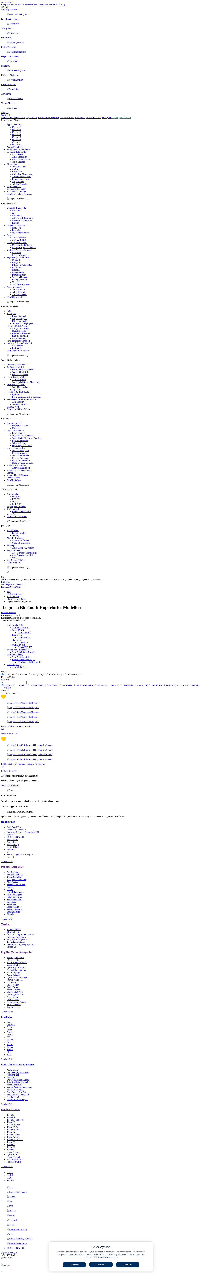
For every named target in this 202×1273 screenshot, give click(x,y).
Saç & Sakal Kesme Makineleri (25, 382)
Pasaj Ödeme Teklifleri (16, 1092)
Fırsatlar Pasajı (13, 1075)
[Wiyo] (101, 1234)
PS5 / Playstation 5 (15, 1159)
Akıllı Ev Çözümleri (15, 538)
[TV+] (101, 1206)
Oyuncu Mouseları (20, 453)
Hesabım (13, 10)
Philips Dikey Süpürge (16, 970)
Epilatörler (16, 394)
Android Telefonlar (15, 147)
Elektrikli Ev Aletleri (47, 117)
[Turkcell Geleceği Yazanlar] (101, 1239)
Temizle (4, 785)
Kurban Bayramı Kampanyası (20, 1087)
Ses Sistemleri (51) (15, 654)
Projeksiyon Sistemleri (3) (18, 650)
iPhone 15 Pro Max (15, 1130)
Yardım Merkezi (14, 929)
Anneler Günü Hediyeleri (18, 1094)
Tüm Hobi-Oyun (14, 480)
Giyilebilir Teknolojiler (16, 152)
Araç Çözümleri (13, 550)
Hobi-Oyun (80, 117)
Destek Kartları (18, 433)
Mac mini (16, 210)
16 (146, 685)
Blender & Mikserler (21, 333)
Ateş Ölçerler (18, 402)
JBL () (115, 685)
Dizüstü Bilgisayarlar (16, 225)
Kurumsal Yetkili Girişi (11, 587)
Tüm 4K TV (23, 642)
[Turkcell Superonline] (101, 1192)
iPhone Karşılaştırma (16, 942)
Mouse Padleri (18, 272)
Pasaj (9, 591)
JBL (8, 1037)
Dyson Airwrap (13, 1152)
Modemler (16, 252)
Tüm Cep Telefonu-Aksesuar (19, 194)
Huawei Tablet (13, 999)
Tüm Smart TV (24, 632)
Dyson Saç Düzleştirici (17, 967)
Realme (10, 1047)
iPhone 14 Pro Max (15, 1139)
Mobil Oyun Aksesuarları (23, 463)
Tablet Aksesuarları (15, 287)
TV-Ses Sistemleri (93, 117)
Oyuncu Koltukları (20, 458)
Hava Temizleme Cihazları (18, 341)
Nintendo (16, 428)
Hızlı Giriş (5, 582)
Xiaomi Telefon (13, 990)
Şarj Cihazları (18, 181)
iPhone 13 (16, 137)
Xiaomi (10, 1049)
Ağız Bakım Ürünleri (16, 384)
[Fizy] (101, 1187)
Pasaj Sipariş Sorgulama (17, 939)
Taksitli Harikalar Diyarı (17, 1099)
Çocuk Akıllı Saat (14, 907)
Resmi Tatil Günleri (15, 1089)
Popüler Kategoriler (12, 866)
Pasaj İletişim (12, 839)
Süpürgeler (11, 313)
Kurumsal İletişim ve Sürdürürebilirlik (23, 832)
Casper (10, 1032)
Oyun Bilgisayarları (20, 233)
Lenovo (10, 1039)
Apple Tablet (12, 987)
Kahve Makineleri (20, 336)
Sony (9, 1054)
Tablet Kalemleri (19, 294)
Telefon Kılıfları (19, 167)
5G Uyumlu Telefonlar (16, 191)
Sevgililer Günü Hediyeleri (18, 1082)
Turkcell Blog (13, 847)
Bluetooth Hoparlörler (21, 511)
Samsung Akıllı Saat (15, 994)
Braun (9, 1030)
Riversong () (172, 685)
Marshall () (142, 685)
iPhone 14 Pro (13, 1137)
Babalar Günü (13, 1097)
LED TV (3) (17, 635)
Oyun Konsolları (14, 423)
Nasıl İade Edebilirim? (16, 937)
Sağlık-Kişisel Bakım (65, 117)
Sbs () (184, 685)
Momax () (157, 685)
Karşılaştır (14, 785)
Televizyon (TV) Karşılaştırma (20, 944)
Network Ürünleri (20, 255)
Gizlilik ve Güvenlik (15, 837)
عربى (9, 1177)
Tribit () (8, 688)
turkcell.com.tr (7, 2)
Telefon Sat (11, 947)
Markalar (17, 5)
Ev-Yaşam (106, 117)
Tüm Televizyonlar (20, 627)
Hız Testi (10, 857)
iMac (14, 213)
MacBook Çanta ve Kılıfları (24, 247)
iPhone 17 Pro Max (15, 1120)
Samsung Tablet (13, 965)
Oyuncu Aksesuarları (16, 448)
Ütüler (9, 311)
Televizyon (11, 902)
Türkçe (10, 1172)
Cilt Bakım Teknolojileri (17, 365)
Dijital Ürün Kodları (15, 431)
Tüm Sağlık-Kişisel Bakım (18, 409)
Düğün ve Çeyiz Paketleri (18, 1072)
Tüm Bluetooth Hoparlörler (29, 662)
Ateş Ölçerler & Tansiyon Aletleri (21, 399)
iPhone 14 (16, 134)
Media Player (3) (14, 664)
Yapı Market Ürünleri (16, 560)
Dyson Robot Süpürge (16, 1002)
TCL (9, 1052)
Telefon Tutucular (19, 184)
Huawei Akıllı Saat (15, 980)
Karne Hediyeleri (14, 1085)
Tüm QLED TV (25, 647)
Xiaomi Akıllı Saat (15, 992)
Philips (10, 1044)
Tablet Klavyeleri (19, 292)
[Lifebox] (101, 1210)
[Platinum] (101, 1196)
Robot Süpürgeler (19, 316)
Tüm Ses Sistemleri (20, 657)
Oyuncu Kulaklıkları (21, 455)
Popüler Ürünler (10, 1109)
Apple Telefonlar (14, 124)
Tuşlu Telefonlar (14, 186)
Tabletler (10, 235)
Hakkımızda (8, 821)
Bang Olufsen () (39, 685)
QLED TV (17, 504)
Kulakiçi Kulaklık (14, 909)
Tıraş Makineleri (19, 379)
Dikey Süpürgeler (19, 321)
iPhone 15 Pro (13, 1127)
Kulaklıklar (17, 171)
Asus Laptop (12, 997)
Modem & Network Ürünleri (19, 250)
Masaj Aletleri (13, 407)
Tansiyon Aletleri (19, 404)
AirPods (15, 169)
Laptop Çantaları (19, 280)
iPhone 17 (16, 127)
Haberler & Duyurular (16, 830)
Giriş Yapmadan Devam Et (12, 584)
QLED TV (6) (18, 645)
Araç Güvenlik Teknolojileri (24, 553)
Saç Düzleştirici (13, 912)
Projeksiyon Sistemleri (16, 506)
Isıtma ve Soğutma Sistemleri (19, 343)
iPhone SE (16, 144)
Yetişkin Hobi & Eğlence (17, 475)
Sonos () (195, 685)
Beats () (54, 685)
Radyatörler (17, 348)
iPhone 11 (16, 142)
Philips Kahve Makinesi (17, 962)
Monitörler (16, 260)
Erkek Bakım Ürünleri (16, 377)
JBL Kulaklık (12, 960)
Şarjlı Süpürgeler (19, 318)
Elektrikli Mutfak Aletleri (17, 326)
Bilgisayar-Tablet (29, 117)
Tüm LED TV (24, 637)
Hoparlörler (17, 267)
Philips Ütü (11, 982)
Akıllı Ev (11, 849)
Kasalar (15, 223)
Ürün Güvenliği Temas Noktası (20, 934)
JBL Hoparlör (13, 985)
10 (117, 685)
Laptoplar (16, 230)
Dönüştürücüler (19, 275)
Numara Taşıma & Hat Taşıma (20, 854)
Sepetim (5, 115)
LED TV (16, 499)
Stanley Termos (13, 1007)
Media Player (12, 514)
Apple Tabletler (19, 237)
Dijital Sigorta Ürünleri (22, 445)
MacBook (16, 228)
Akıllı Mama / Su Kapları (23, 548)
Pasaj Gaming (13, 844)
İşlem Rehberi (13, 932)
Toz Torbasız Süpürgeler (22, 323)
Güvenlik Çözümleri (21, 543)
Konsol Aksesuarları (21, 460)
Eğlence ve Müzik (20, 440)
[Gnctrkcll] (101, 1220)
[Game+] (101, 1225)
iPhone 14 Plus (13, 1134)
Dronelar (10, 473)
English (10, 1175)
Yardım (52, 5)
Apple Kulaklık (13, 975)
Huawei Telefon (14, 1004)
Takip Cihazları (18, 162)
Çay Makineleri (19, 338)
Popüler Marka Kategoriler (16, 952)
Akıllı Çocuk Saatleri (21, 159)
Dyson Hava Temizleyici (17, 977)
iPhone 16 (16, 129)
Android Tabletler (19, 240)
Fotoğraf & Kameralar (16, 465)
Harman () (67, 685)
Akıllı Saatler (17, 154)
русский (10, 1180)
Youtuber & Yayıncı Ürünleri (19, 470)
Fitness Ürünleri (19, 533)
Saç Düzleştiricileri (20, 374)
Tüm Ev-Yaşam (13, 563)
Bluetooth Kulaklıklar (16, 884)
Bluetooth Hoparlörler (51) (23, 659)
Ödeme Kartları (13, 478)
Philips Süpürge (13, 972)
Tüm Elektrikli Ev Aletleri (18, 350)
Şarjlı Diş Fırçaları (20, 387)
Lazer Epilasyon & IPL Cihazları (26, 397)
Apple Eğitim (12, 1070)
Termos (15, 535)
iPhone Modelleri (14, 877)
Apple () (23, 685)
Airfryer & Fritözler (20, 328)
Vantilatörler (17, 346)
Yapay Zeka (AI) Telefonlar (19, 149)
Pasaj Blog (60, 5)
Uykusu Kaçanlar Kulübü (18, 1080)
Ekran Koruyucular (20, 179)
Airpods (10, 914)
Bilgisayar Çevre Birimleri (18, 257)
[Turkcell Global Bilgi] (101, 1229)
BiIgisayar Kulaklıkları (22, 265)
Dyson (9, 1027)
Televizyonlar (12, 494)
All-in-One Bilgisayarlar (22, 218)
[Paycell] (101, 1215)
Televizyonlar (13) (15, 625)
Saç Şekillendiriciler (20, 372)
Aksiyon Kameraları (21, 468)
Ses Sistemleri (13, 509)
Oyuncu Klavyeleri (20, 450)
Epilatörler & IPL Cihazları (18, 392)
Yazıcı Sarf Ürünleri (20, 284)
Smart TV (16, 497)
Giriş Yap (5, 10)
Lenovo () (128, 685)
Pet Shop (10, 545)
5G (8, 852)
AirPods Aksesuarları (21, 176)
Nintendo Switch (14, 1162)
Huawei (10, 1034)
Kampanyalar (7, 5)
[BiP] (101, 1201)
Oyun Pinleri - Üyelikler (22, 435)
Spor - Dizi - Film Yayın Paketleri (26, 438)
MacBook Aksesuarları (17, 242)
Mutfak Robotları (19, 331)
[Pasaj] (4, 7)
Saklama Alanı (18, 443)
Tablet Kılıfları (18, 289)
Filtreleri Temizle (8, 612)
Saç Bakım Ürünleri (15, 367)
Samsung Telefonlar (15, 957)
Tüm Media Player (20, 667)
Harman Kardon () (84, 685)
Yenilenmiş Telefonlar (16, 189)
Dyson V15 (12, 1154)
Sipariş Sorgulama (40, 5)
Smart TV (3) (18, 630)
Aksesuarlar (12, 164)
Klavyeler (16, 262)
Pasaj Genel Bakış (14, 827)
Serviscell (16, 558)
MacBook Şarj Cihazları (22, 245)
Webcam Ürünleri (19, 277)
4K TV (15, 501)
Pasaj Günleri (12, 1077)
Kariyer (10, 834)
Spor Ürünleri (13, 530)
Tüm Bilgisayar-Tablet (16, 297)
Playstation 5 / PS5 (20, 426)
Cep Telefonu (12, 872)
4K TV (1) (16, 640)
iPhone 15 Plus (13, 1125)
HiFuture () (102, 685)
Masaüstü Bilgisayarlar (16, 208)
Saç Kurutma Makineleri (22, 369)
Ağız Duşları (17, 389)
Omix (9, 1042)
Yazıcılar (16, 282)
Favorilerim (27, 5)
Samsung (11, 1025)
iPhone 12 (16, 139)
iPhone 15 (16, 132)
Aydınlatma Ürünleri (21, 540)
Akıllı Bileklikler (19, 157)
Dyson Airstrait (13, 1157)
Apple (9, 1022)
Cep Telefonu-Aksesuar (11, 117)
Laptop (10, 889)
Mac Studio (17, 215)
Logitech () (10, 685)
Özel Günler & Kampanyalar (17, 1064)
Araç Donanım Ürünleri (22, 555)
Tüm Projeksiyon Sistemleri (24, 652)
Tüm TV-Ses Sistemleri (17, 516)
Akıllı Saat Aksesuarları (22, 174)
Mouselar (16, 270)
